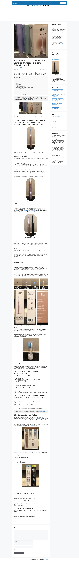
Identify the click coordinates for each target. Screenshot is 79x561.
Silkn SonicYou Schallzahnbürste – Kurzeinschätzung (24, 87)
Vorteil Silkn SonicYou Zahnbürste (22, 88)
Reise (17, 85)
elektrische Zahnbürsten (37, 418)
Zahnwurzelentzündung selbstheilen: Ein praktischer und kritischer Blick (58, 103)
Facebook (63, 46)
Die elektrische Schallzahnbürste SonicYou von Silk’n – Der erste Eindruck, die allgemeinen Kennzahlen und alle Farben (30, 79)
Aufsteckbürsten (19, 84)
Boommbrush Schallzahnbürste (29, 210)
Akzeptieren (63, 2)
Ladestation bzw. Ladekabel (21, 86)
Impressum (54, 121)
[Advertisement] (39, 14)
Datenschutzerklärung (56, 116)
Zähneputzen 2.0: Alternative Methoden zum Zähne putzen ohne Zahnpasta (57, 90)
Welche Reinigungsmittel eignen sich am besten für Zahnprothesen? (58, 107)
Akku (17, 83)
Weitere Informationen (54, 2)
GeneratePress (46, 559)
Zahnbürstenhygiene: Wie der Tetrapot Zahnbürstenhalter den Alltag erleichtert (58, 99)
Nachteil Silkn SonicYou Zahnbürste (22, 89)
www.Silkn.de (42, 411)
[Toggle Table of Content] (46, 77)
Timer (17, 82)
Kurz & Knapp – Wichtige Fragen (22, 94)
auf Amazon (31, 425)
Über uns (62, 43)
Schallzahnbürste (20, 69)
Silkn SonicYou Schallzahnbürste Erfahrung (22, 90)
